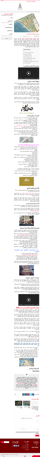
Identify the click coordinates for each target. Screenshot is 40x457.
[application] (28, 73)
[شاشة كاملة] (19, 78)
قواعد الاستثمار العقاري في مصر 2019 (31, 61)
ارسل (7, 38)
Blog (26, 444)
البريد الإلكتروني (9, 30)
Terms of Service (24, 447)
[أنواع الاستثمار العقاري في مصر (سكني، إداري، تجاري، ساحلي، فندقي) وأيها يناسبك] (34, 403)
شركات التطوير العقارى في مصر (24, 234)
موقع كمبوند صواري (27, 53)
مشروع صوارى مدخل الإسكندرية (22, 125)
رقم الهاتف (10, 24)
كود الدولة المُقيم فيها (8, 27)
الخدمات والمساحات (27, 55)
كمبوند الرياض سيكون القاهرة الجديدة (29, 254)
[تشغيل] (37, 78)
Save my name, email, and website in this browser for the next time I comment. (27, 433)
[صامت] (20, 78)
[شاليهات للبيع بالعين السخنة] (26, 403)
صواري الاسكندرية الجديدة (29, 52)
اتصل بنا (28, 1)
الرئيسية (33, 1)
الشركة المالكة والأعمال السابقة (30, 58)
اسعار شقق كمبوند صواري (28, 193)
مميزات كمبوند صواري (28, 59)
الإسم (11, 17)
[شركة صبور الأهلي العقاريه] (18, 403)
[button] (29, 73)
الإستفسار (10, 33)
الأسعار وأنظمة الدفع (28, 56)
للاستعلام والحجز (27, 62)
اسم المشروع (9, 20)
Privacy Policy (24, 445)
